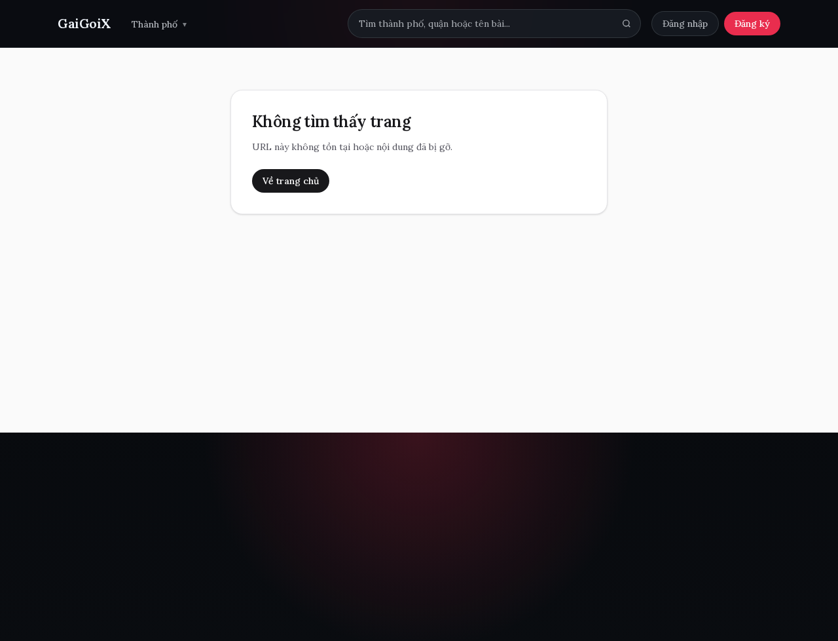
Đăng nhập (685, 23)
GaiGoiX (84, 23)
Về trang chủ (291, 181)
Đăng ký (752, 23)
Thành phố (159, 24)
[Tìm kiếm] (626, 23)
